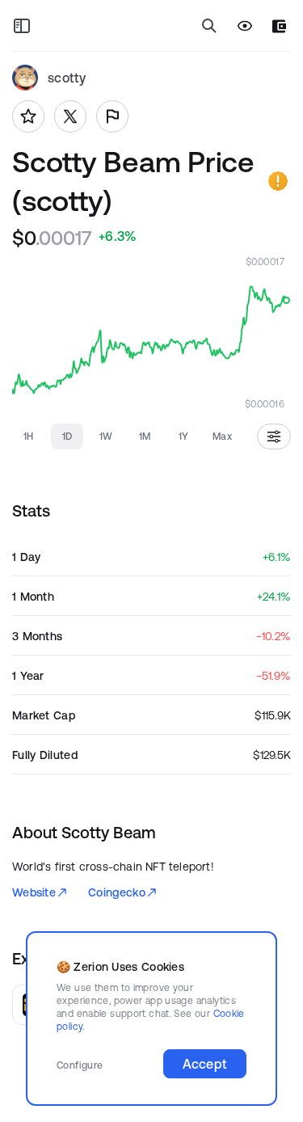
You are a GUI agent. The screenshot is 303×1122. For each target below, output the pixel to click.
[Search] (209, 26)
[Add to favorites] (28, 116)
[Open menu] (22, 26)
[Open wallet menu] (279, 26)
